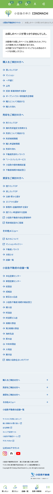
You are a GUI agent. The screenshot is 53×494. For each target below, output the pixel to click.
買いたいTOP (12, 69)
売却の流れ (11, 148)
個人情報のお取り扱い (11, 423)
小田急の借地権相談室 (15, 164)
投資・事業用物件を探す (16, 90)
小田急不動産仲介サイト (12, 22)
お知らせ (9, 254)
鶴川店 (9, 307)
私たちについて (12, 238)
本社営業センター (13, 275)
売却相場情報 (12, 138)
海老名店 (10, 333)
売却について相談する (15, 133)
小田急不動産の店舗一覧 (13, 409)
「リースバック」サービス (16, 159)
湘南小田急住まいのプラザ (17, 359)
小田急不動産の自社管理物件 (18, 217)
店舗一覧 (10, 259)
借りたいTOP (12, 185)
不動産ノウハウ (12, 249)
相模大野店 (11, 323)
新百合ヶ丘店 (11, 296)
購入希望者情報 (13, 143)
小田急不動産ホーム (10, 436)
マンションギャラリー (14, 244)
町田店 (9, 312)
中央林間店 (11, 343)
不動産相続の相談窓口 (15, 169)
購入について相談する (15, 101)
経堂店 (9, 286)
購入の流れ (11, 106)
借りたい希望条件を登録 (16, 212)
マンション (10, 75)
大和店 (9, 349)
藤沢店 (9, 354)
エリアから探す (12, 201)
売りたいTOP (12, 122)
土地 (8, 85)
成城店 (9, 291)
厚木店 (9, 338)
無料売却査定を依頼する (16, 127)
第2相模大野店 (12, 328)
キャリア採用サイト (9, 432)
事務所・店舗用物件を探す (17, 206)
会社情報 (6, 427)
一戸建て (10, 80)
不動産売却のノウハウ (15, 154)
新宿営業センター (13, 281)
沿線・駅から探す (13, 196)
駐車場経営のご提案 (14, 222)
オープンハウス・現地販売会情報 (19, 96)
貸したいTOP (12, 191)
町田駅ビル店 (11, 317)
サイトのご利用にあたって (12, 419)
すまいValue (7, 440)
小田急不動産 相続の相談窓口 (19, 302)
